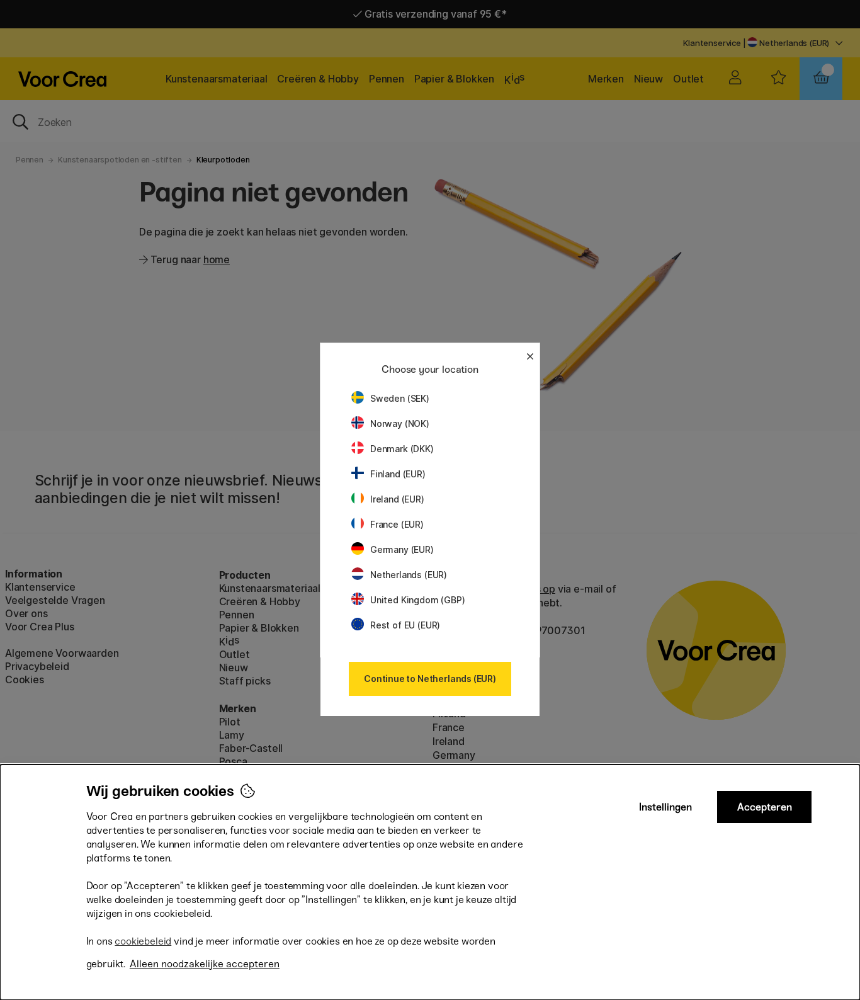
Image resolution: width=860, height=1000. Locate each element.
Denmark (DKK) (402, 448)
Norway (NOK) (399, 423)
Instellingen (665, 807)
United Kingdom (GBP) (417, 599)
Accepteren (764, 807)
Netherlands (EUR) (408, 574)
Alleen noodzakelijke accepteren (205, 964)
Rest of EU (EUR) (405, 625)
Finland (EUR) (398, 474)
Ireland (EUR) (397, 499)
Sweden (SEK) (399, 398)
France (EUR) (397, 524)
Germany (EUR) (402, 549)
